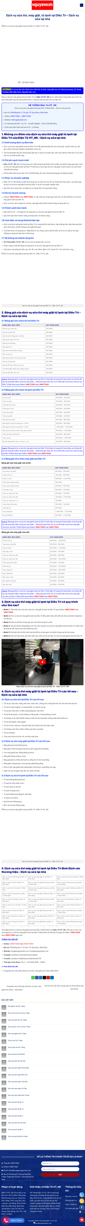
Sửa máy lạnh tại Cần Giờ (17, 1061)
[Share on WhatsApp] (33, 977)
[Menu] (3, 5)
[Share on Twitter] (40, 977)
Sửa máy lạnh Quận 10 (16, 1109)
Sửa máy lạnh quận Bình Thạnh (18, 1095)
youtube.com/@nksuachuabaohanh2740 (26, 958)
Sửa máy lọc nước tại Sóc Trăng (19, 1027)
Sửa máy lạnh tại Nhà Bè (16, 1054)
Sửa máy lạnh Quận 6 (15, 1116)
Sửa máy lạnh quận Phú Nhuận (18, 1068)
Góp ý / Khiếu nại (71, 1204)
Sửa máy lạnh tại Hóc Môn (17, 1123)
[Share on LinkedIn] (52, 977)
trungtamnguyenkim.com (39, 951)
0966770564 (15, 1163)
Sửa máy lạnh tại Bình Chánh (18, 1136)
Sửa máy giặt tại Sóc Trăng (17, 1033)
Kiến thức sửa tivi (71, 1196)
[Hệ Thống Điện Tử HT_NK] (42, 5)
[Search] (81, 5)
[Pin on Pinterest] (48, 977)
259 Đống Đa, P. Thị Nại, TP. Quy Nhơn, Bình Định (28, 947)
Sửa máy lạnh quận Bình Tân (18, 1075)
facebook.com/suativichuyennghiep (25, 955)
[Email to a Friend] (44, 977)
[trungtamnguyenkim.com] (43, 1223)
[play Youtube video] (42, 662)
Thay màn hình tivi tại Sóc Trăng (19, 1013)
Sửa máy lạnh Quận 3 (15, 1129)
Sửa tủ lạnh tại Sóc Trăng (16, 1047)
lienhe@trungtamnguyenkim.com (20, 1170)
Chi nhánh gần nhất (71, 1208)
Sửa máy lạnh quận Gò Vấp (17, 1088)
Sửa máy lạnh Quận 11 (15, 1102)
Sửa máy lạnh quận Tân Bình (18, 1081)
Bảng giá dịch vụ (70, 1200)
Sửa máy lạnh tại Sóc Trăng (17, 1020)
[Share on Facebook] (37, 977)
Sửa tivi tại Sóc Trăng (15, 1040)
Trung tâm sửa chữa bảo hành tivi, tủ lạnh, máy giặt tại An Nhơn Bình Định (31, 971)
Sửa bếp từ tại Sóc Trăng (16, 1006)
